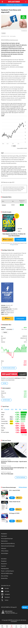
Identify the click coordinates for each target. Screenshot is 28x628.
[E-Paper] (11, 626)
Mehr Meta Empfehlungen (20, 477)
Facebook (3, 33)
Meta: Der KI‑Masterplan (7, 473)
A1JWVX (2, 329)
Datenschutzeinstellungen (8, 546)
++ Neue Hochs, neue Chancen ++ (14, 4)
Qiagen (2, 430)
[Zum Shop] (7, 626)
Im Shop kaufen (20, 239)
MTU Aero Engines (5, 432)
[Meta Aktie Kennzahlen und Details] (14, 351)
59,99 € (12, 521)
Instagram (7, 594)
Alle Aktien (4, 558)
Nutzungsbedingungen (7, 538)
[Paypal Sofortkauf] (8, 318)
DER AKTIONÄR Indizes (7, 573)
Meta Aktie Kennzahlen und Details (9, 367)
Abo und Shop (4, 576)
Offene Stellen (4, 551)
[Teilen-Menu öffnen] (21, 626)
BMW (2, 417)
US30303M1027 (9, 329)
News (11, 416)
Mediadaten (4, 533)
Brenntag (3, 428)
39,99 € (12, 497)
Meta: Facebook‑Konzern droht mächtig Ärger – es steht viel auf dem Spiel (14, 468)
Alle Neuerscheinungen (23, 487)
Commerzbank (4, 421)
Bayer (2, 425)
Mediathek (3, 561)
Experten (3, 566)
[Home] (16, 626)
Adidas (2, 414)
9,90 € (12, 509)
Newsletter (4, 563)
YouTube (7, 591)
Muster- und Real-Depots (7, 571)
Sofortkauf (10, 239)
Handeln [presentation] (25, 607)
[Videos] (2, 626)
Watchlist (5, 332)
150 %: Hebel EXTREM (14, 490)
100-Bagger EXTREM (14, 513)
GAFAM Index (17, 378)
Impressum (4, 536)
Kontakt (7, 588)
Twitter (6, 600)
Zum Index (4, 383)
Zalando (3, 412)
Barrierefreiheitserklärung (8, 543)
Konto (13, 244)
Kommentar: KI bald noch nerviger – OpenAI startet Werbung (14, 462)
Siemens (3, 419)
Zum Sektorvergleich (6, 399)
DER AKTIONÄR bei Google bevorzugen (9, 40)
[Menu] (26, 1)
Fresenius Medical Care (5, 423)
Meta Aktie (3, 327)
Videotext (3, 548)
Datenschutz (4, 541)
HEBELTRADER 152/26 (14, 501)
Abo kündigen (4, 553)
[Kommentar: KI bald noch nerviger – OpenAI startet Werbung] (14, 450)
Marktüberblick (5, 568)
